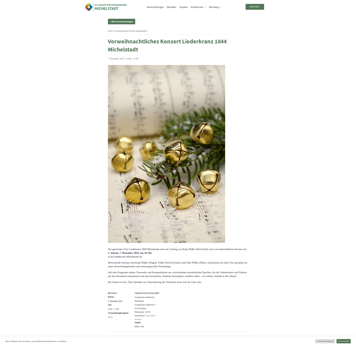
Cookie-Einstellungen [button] (325, 341)
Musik (110, 317)
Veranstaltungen (155, 7)
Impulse (183, 7)
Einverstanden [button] (343, 341)
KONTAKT (255, 7)
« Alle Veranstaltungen (121, 21)
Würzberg (214, 7)
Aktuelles (171, 7)
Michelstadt (197, 7)
